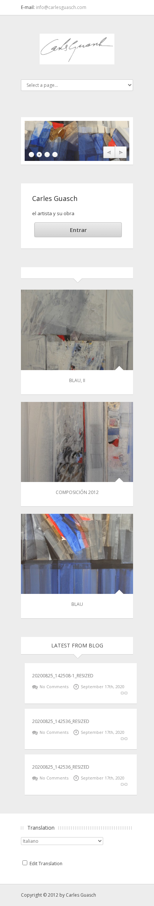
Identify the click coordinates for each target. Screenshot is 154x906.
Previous (109, 152)
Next (121, 152)
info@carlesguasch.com (61, 7)
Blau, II (77, 380)
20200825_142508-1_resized (62, 675)
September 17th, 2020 (102, 686)
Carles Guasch (81, 895)
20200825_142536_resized (60, 721)
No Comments (54, 686)
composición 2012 (77, 492)
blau (77, 604)
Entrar (78, 230)
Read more (124, 693)
